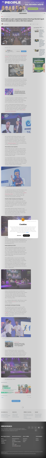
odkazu (27, 232)
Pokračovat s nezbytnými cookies (31, 221)
